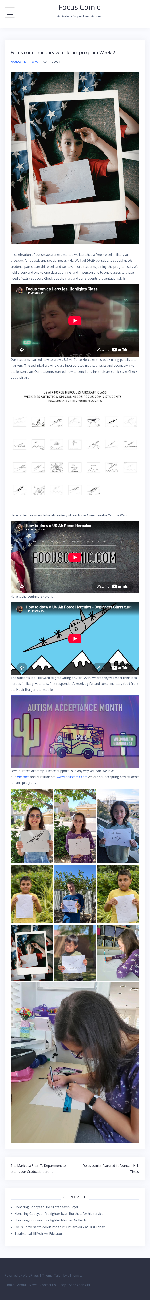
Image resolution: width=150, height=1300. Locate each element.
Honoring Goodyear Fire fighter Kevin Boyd (46, 1207)
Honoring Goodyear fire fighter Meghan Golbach (50, 1220)
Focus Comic (79, 7)
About (21, 1285)
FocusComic (18, 61)
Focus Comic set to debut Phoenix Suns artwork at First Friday (59, 1227)
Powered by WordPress (22, 1275)
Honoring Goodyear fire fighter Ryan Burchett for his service (58, 1213)
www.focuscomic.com (72, 777)
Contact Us (48, 1285)
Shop (62, 1285)
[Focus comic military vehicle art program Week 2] (75, 158)
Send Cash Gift (79, 1285)
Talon (58, 1275)
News (34, 61)
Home (10, 1285)
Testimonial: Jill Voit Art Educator (38, 1234)
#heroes (23, 777)
